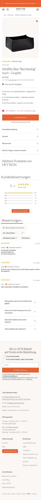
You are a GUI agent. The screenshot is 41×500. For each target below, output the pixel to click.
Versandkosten (12, 80)
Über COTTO (6, 483)
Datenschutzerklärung (30, 454)
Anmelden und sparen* (20, 370)
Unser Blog (6, 480)
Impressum (26, 450)
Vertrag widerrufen (10, 451)
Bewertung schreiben (20, 211)
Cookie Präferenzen (29, 443)
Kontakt (5, 443)
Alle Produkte (10, 15)
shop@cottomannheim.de (15, 403)
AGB (24, 447)
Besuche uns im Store (9, 476)
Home (5, 15)
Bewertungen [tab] (12, 220)
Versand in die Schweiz (30, 465)
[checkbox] (25, 238)
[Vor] (38, 3)
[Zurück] (2, 3)
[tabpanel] (20, 258)
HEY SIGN (5, 65)
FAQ (3, 447)
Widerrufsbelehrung (29, 458)
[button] (20, 193)
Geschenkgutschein (8, 487)
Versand (25, 461)
